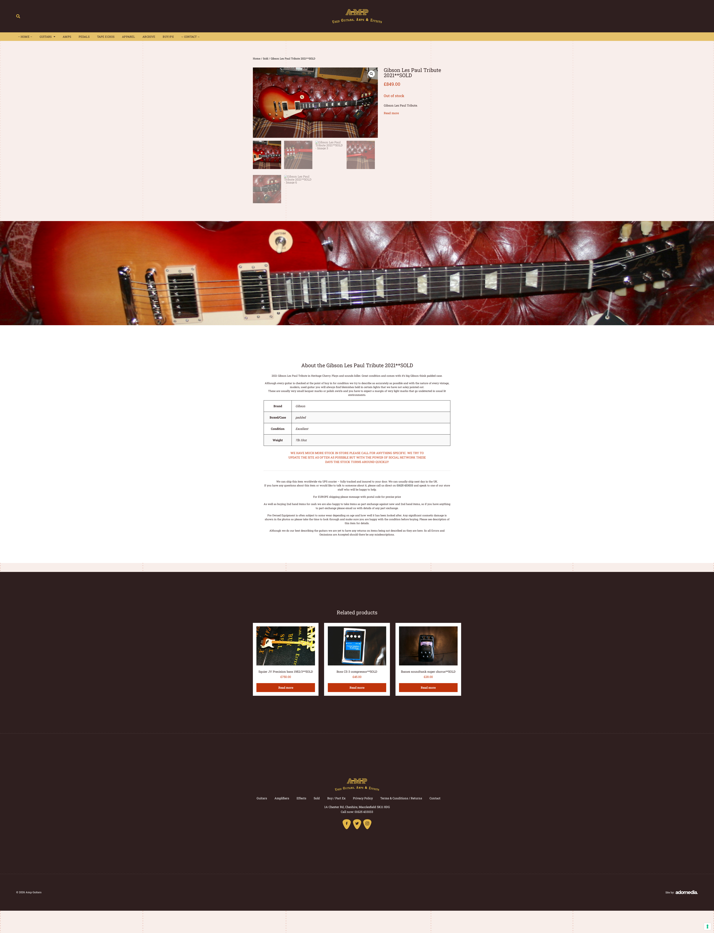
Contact (435, 798)
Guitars (46, 36)
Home (256, 58)
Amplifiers (281, 798)
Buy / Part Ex (336, 798)
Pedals (84, 36)
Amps (67, 36)
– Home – (25, 36)
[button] (18, 16)
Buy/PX (168, 36)
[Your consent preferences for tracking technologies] (707, 926)
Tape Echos (106, 36)
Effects (301, 798)
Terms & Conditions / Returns (401, 798)
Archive (148, 36)
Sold (265, 58)
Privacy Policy (363, 798)
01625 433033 (405, 485)
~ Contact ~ (190, 36)
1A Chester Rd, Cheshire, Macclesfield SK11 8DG (357, 807)
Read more (391, 113)
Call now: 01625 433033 (357, 812)
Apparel (128, 36)
